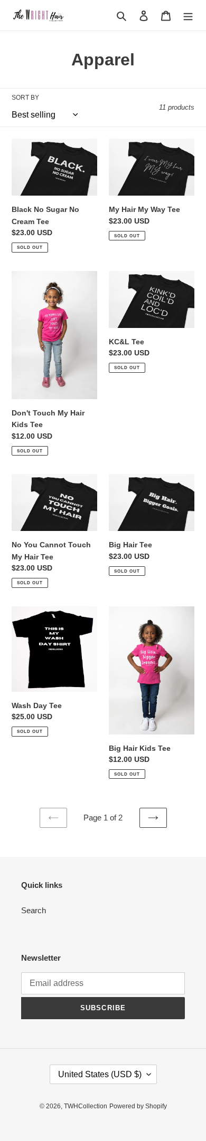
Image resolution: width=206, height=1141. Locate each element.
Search (33, 910)
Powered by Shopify (138, 1106)
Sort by (25, 97)
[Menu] (188, 15)
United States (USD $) (100, 1074)
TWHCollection (85, 1106)
